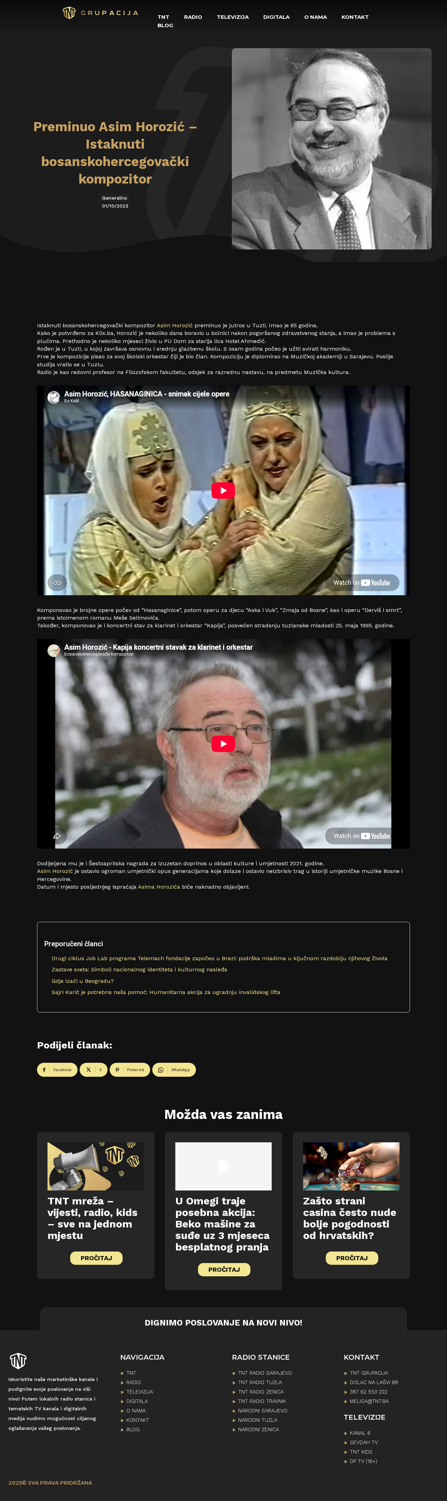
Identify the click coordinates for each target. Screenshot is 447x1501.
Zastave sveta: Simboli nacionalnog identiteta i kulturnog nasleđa (139, 969)
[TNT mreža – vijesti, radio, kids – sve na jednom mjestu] (95, 1166)
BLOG (133, 1429)
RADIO (133, 1382)
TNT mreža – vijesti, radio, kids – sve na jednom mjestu (92, 1218)
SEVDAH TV (364, 1442)
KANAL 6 (360, 1433)
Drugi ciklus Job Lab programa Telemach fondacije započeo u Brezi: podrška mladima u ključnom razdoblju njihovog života (220, 958)
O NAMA (136, 1410)
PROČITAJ (96, 1258)
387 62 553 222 (368, 1392)
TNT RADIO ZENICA (261, 1392)
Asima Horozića (159, 886)
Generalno (114, 198)
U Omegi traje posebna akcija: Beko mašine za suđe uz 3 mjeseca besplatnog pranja (222, 1224)
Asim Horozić (175, 325)
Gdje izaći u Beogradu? (83, 981)
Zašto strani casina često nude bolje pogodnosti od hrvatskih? (349, 1218)
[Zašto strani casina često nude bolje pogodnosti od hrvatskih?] (351, 1166)
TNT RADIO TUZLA (260, 1382)
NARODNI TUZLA (257, 1420)
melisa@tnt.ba (369, 1401)
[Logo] (101, 13)
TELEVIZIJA (139, 1392)
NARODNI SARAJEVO (262, 1410)
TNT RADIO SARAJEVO (265, 1373)
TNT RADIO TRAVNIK (262, 1401)
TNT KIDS (361, 1452)
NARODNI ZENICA (258, 1429)
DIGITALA (137, 1401)
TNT (131, 1373)
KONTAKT (137, 1420)
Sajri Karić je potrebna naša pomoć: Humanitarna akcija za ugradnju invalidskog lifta (166, 992)
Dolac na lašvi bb (374, 1382)
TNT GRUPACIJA (369, 1373)
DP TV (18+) (363, 1461)
